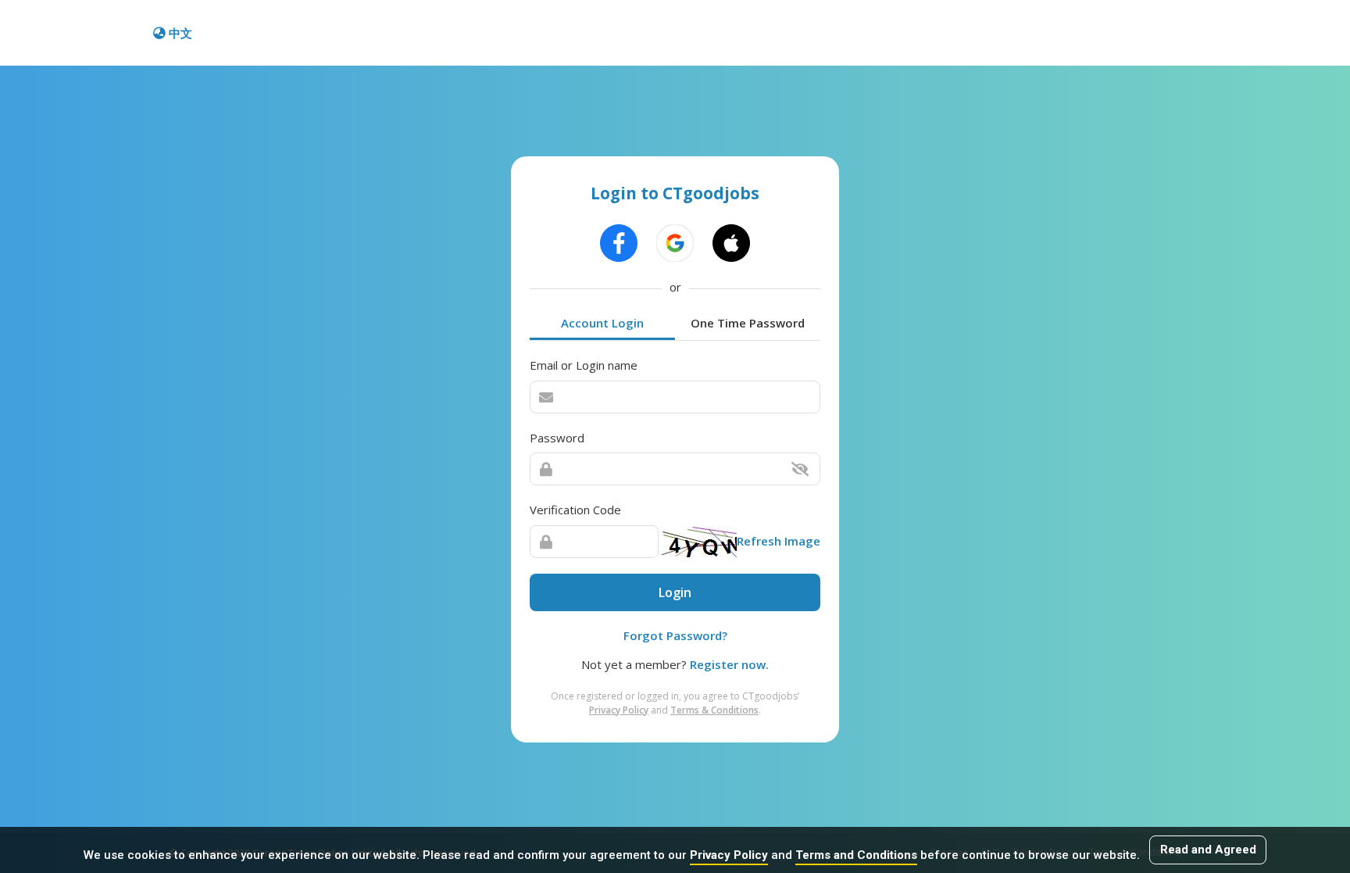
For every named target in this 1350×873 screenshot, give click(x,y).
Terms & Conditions (714, 710)
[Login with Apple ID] (731, 243)
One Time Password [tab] (748, 323)
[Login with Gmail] (675, 243)
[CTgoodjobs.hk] (78, 32)
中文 (180, 33)
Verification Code (575, 509)
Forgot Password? (675, 635)
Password (557, 437)
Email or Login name (584, 365)
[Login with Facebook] (619, 243)
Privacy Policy (729, 855)
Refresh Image (778, 541)
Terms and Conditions (856, 855)
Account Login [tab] (602, 323)
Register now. (729, 664)
